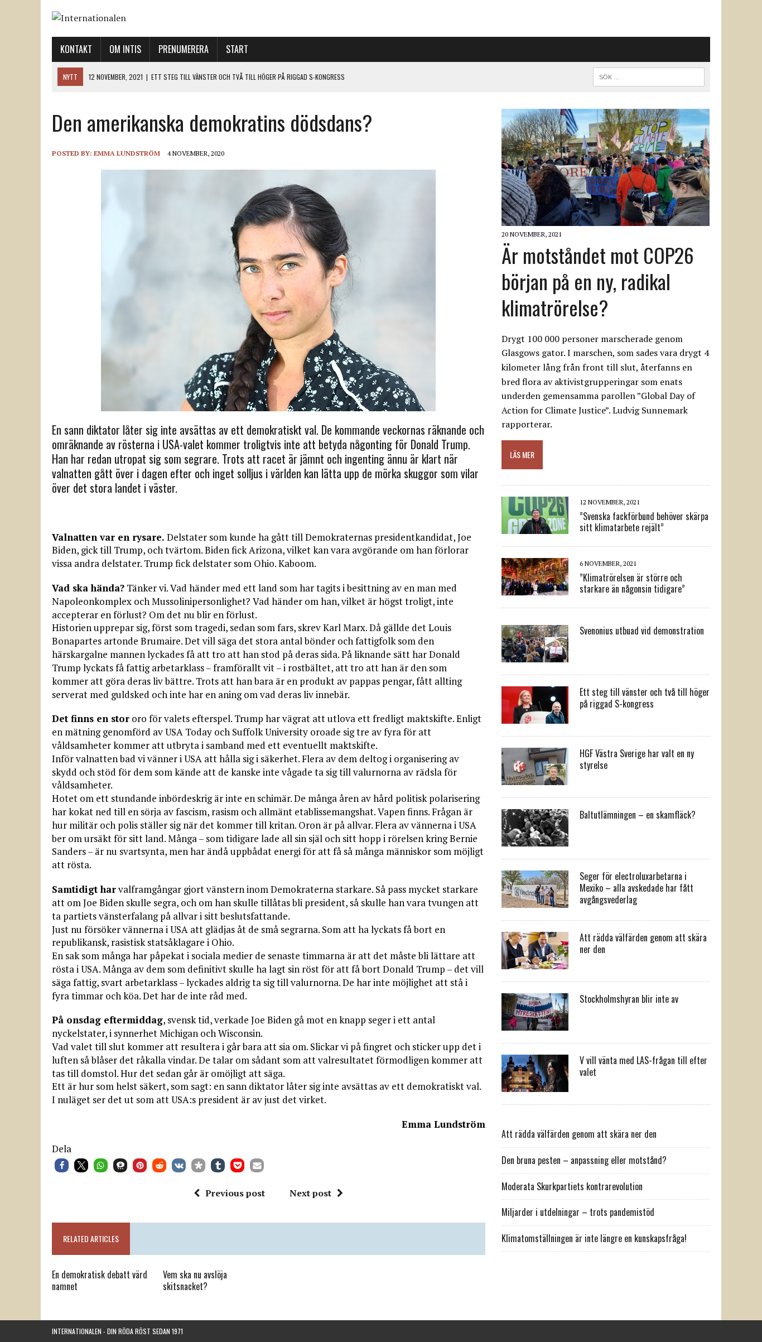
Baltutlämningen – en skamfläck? (638, 814)
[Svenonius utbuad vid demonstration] (534, 655)
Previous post (235, 1193)
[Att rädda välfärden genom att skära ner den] (534, 962)
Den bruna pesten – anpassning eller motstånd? (584, 1160)
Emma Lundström (127, 153)
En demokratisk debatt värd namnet (99, 1280)
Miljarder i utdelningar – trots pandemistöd (577, 1212)
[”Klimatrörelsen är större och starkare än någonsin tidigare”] (534, 588)
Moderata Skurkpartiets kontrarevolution (572, 1186)
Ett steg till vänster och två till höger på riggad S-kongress (645, 697)
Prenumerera (183, 49)
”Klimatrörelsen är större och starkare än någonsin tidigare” (632, 583)
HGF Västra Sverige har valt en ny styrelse (637, 759)
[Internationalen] (381, 18)
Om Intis (125, 49)
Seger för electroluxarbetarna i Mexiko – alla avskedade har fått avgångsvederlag (636, 887)
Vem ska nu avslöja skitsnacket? (195, 1280)
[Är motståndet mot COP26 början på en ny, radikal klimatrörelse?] (605, 219)
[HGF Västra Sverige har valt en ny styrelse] (534, 778)
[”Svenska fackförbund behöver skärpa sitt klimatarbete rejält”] (534, 527)
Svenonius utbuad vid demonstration (642, 630)
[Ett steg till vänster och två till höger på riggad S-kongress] (534, 716)
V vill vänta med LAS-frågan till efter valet (643, 1066)
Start (237, 49)
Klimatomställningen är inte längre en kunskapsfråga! (594, 1238)
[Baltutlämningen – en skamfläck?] (534, 839)
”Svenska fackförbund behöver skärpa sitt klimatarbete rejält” (644, 522)
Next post (310, 1193)
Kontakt (76, 49)
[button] (62, 1165)
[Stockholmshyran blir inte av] (534, 1023)
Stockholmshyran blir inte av (629, 999)
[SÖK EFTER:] (649, 75)
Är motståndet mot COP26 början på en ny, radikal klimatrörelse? (597, 281)
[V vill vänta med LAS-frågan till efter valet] (534, 1085)
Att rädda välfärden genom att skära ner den (643, 943)
